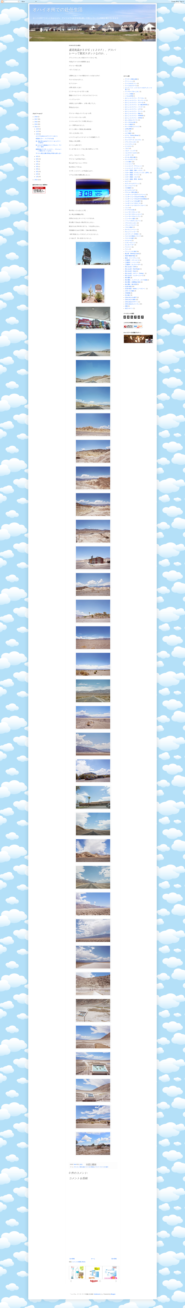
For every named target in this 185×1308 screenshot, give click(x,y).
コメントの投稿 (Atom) (78, 1262)
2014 (36, 126)
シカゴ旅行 (128, 161)
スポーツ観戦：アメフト (132, 175)
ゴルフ (127, 148)
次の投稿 (72, 1258)
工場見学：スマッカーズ (132, 260)
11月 (37, 131)
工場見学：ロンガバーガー (133, 264)
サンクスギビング (130, 159)
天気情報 (127, 293)
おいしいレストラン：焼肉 (133, 113)
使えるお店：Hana (130, 271)
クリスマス (128, 146)
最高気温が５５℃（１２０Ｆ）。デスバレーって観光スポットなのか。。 (48, 150)
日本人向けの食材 (130, 299)
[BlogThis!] (89, 1164)
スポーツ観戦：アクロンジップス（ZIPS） (137, 172)
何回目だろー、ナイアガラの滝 (45, 138)
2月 (37, 174)
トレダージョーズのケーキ (133, 203)
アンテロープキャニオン (132, 91)
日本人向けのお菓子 (131, 297)
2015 (36, 124)
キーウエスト (129, 137)
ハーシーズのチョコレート (133, 221)
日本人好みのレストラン (132, 304)
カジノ (127, 131)
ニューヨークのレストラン (133, 216)
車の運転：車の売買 (131, 284)
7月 (37, 161)
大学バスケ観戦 (129, 291)
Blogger (113, 1294)
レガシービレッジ (130, 242)
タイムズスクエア (130, 190)
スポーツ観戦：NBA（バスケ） (134, 170)
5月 (37, 166)
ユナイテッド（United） (132, 234)
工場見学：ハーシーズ (131, 262)
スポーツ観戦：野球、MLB (133, 179)
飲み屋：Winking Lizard (132, 253)
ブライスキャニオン (131, 223)
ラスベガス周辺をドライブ (92, 1167)
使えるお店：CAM (130, 266)
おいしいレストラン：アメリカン (134, 98)
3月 (37, 171)
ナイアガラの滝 (129, 210)
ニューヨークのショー (131, 212)
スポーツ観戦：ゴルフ (131, 177)
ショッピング (129, 164)
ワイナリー (128, 247)
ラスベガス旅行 (104, 1167)
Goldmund (97, 1294)
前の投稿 (114, 1258)
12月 (37, 129)
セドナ (127, 181)
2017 (36, 119)
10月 (37, 134)
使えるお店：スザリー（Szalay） (135, 273)
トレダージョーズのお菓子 (133, 201)
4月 (37, 169)
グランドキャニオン (131, 142)
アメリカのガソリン (131, 83)
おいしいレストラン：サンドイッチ (135, 100)
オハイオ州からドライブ (132, 126)
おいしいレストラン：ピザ (133, 109)
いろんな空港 (129, 96)
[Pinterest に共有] (95, 1164)
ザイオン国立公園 (130, 157)
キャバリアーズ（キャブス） (133, 140)
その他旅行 (128, 188)
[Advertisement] (93, 1241)
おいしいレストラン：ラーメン (134, 111)
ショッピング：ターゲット (133, 168)
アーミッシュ (129, 81)
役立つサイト (129, 308)
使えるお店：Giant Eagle (132, 269)
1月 (37, 176)
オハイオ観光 (129, 124)
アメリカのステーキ (131, 85)
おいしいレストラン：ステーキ (134, 102)
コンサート (128, 155)
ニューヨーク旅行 (130, 218)
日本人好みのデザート (131, 302)
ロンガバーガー (129, 245)
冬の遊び (127, 295)
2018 (36, 116)
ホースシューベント (131, 229)
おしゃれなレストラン (131, 120)
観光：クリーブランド (131, 258)
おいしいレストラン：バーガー (134, 107)
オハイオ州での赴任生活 (58, 9)
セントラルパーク (130, 186)
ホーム (93, 1258)
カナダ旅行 (128, 133)
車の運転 (127, 277)
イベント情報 (129, 94)
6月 (37, 164)
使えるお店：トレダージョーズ (134, 275)
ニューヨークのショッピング (133, 214)
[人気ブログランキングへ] (128, 327)
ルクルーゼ (128, 240)
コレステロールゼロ (131, 153)
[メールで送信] (87, 1164)
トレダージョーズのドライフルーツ (135, 205)
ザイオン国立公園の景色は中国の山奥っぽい (48, 153)
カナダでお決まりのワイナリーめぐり (47, 136)
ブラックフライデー (131, 225)
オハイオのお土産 (130, 122)
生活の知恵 (128, 286)
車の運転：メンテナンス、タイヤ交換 (136, 280)
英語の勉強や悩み (130, 256)
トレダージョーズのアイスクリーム (135, 194)
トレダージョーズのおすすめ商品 (134, 196)
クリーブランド (129, 144)
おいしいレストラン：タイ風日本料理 (136, 104)
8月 (37, 159)
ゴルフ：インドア (130, 151)
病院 (126, 306)
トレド (127, 207)
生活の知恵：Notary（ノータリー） (135, 288)
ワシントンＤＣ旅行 (131, 251)
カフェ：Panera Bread (131, 135)
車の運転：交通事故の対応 (133, 282)
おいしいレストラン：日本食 (133, 118)
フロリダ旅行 (129, 227)
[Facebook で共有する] (93, 1164)
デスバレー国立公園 (79, 1167)
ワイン (127, 249)
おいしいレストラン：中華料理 (134, 115)
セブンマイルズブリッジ (132, 183)
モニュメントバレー (131, 231)
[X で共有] (91, 1164)
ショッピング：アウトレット (133, 166)
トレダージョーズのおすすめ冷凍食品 (136, 199)
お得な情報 (128, 129)
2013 (36, 179)
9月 (37, 156)
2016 (36, 122)
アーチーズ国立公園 (131, 79)
